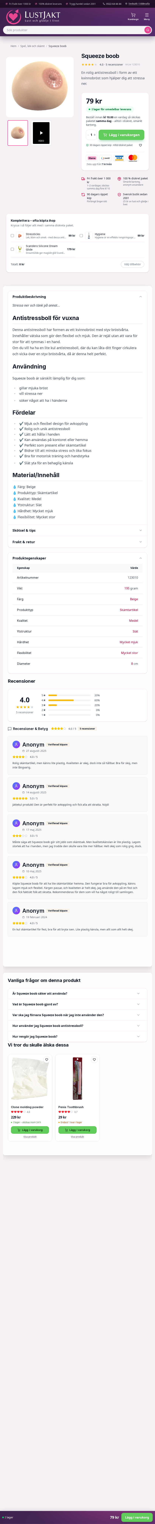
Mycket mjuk (129, 642)
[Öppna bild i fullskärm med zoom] (68, 111)
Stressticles (33, 234)
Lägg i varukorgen (124, 135)
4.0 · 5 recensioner (111, 64)
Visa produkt (29, 1136)
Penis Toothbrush (71, 1107)
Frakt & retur (23, 542)
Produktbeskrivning (29, 296)
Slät (135, 631)
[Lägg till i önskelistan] (140, 145)
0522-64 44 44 (113, 3)
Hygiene (100, 234)
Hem (13, 46)
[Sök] (147, 30)
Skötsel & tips (24, 530)
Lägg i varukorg (32, 1130)
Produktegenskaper (29, 558)
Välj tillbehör (132, 264)
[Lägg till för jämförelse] (46, 1067)
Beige (134, 599)
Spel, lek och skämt (32, 46)
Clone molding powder (27, 1107)
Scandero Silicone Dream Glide (42, 247)
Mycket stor (129, 653)
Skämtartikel (129, 610)
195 (126, 588)
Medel (133, 621)
